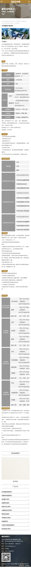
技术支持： (24, 565)
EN (29, 1)
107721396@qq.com (10, 546)
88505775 (18, 543)
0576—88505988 (9, 543)
